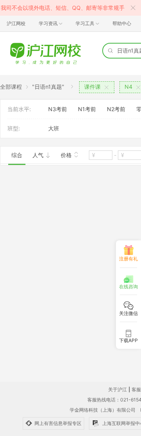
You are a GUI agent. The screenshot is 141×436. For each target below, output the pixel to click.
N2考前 (116, 109)
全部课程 (11, 86)
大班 (53, 128)
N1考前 (87, 109)
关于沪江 (117, 389)
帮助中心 (121, 23)
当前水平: (19, 109)
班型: (13, 128)
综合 (16, 155)
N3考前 (57, 109)
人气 (39, 155)
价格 (67, 155)
